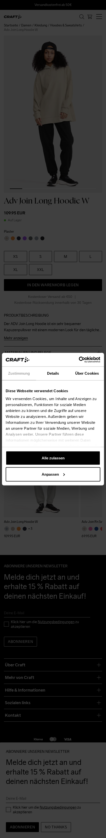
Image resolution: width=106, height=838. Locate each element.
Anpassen (50, 474)
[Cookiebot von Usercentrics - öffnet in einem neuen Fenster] (78, 359)
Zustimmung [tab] (19, 373)
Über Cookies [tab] (87, 373)
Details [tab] (53, 373)
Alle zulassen (53, 458)
